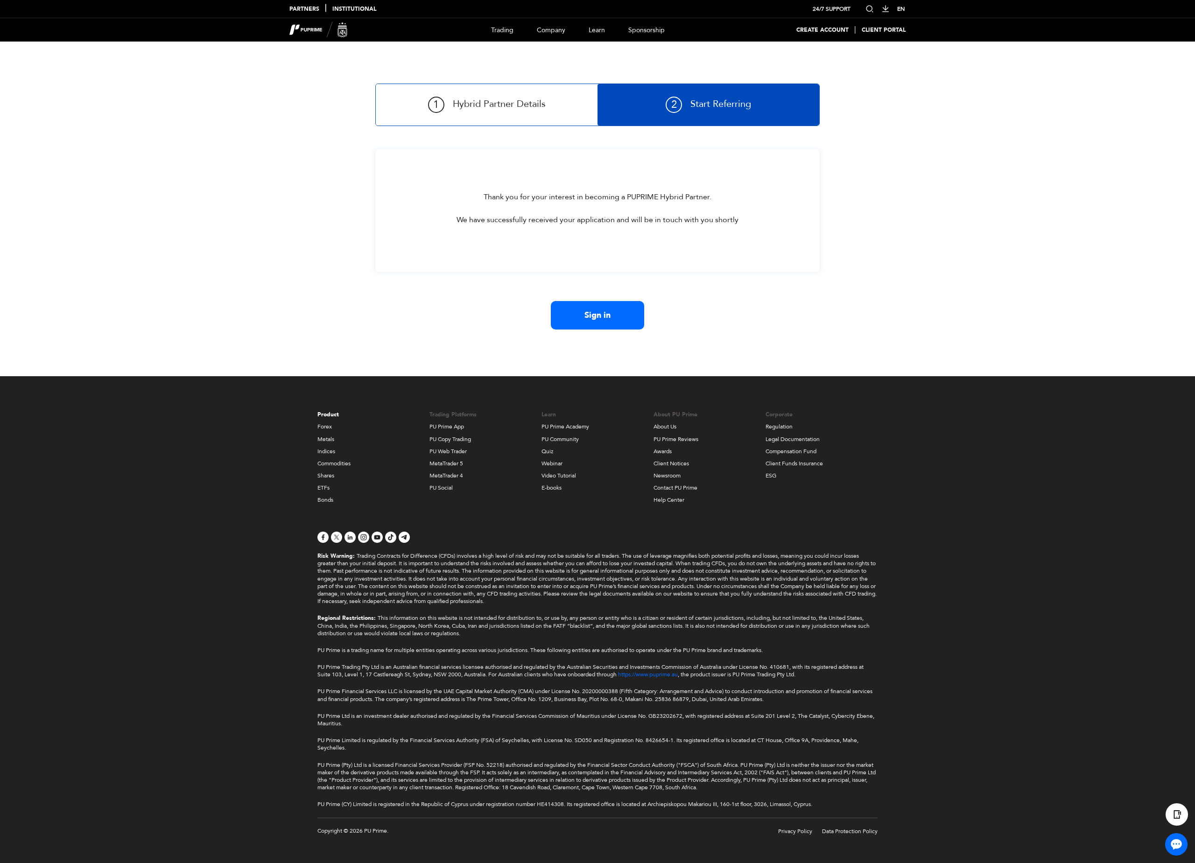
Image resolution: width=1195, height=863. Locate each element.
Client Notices (671, 463)
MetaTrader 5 (446, 463)
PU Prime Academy (565, 426)
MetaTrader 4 (446, 475)
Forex (324, 426)
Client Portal (884, 30)
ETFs (323, 487)
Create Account (822, 30)
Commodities (334, 463)
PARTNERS (304, 9)
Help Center (669, 500)
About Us (665, 426)
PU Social (441, 487)
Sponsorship (646, 30)
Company (551, 30)
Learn (597, 30)
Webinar (551, 463)
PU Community (560, 439)
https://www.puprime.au (648, 674)
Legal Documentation (793, 439)
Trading (502, 30)
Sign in (597, 315)
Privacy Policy (795, 831)
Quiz (547, 451)
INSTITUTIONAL (354, 9)
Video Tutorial (558, 475)
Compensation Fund (791, 451)
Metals (325, 439)
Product (328, 414)
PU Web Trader (448, 451)
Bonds (325, 500)
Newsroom (667, 475)
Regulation (779, 426)
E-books (551, 487)
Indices (326, 451)
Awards (663, 451)
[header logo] (318, 30)
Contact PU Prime (675, 487)
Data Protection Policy (850, 831)
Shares (325, 475)
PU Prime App (446, 426)
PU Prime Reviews (676, 439)
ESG (771, 475)
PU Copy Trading (450, 439)
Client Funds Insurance (794, 463)
